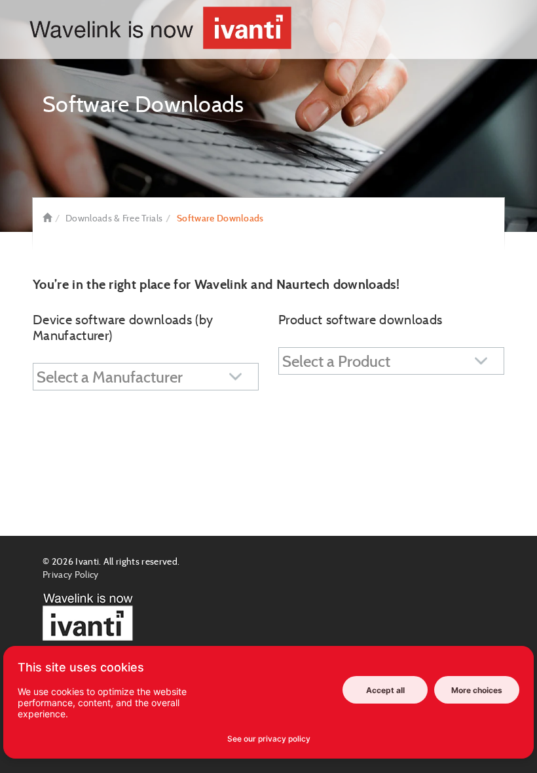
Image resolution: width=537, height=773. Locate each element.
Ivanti (87, 561)
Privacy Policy (70, 574)
